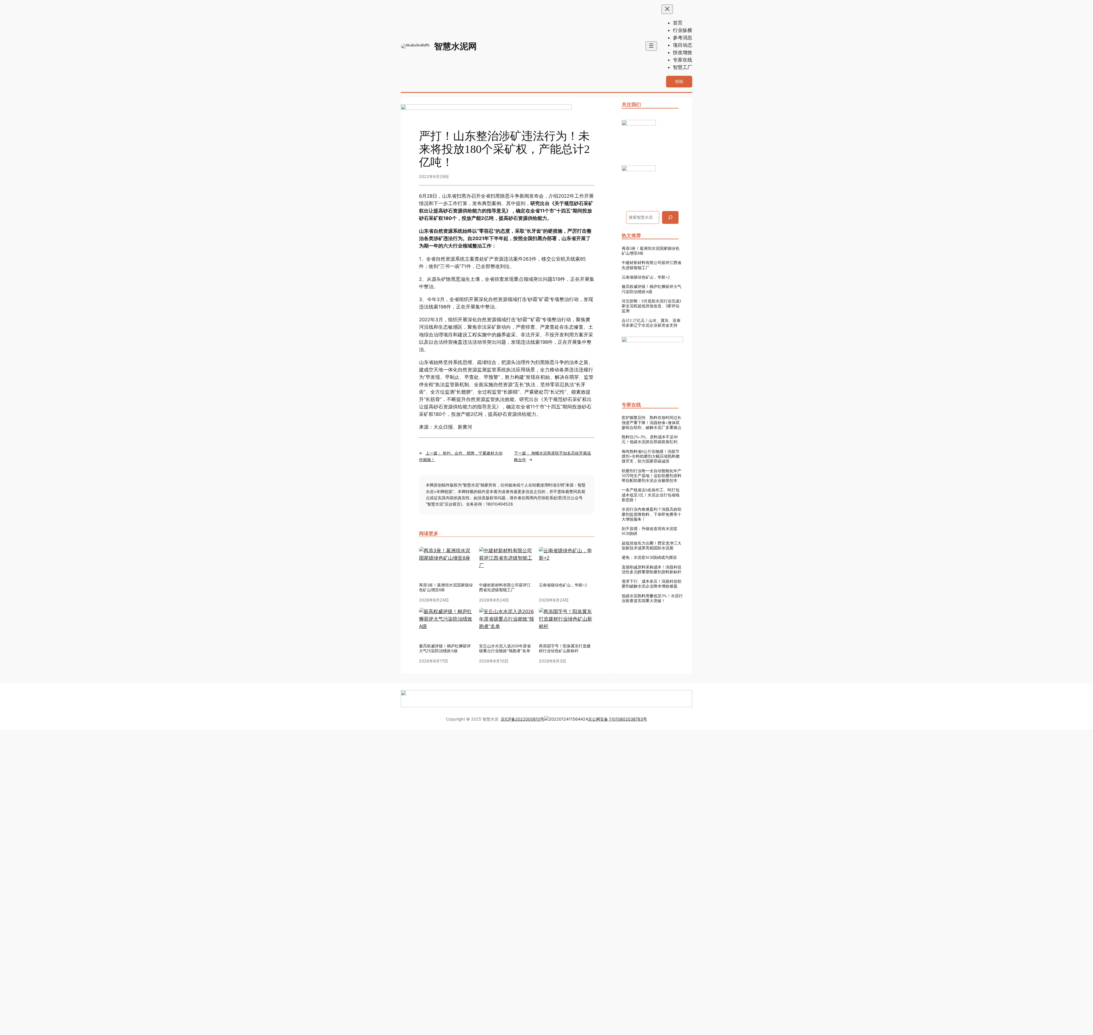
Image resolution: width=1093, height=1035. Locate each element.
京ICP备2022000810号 (522, 719)
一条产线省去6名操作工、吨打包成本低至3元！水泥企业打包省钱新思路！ (650, 495)
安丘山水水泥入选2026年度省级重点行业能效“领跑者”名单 (505, 648)
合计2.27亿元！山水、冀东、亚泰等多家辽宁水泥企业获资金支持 (651, 323)
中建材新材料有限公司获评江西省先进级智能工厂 (505, 587)
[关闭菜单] (667, 9)
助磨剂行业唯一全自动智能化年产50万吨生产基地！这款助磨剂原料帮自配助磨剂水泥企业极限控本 (651, 476)
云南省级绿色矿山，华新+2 (563, 585)
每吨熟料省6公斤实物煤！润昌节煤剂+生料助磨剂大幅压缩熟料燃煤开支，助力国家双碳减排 (651, 456)
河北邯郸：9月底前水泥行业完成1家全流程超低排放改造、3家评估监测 (651, 306)
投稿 (679, 81)
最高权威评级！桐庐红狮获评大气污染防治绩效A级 (651, 289)
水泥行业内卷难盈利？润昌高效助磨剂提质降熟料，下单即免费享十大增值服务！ (651, 514)
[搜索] (670, 217)
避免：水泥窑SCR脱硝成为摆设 (649, 557)
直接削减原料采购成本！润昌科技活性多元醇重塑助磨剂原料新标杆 (651, 569)
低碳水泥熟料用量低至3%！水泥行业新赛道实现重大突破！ (652, 598)
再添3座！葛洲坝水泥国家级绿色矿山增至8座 (446, 587)
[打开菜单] (651, 46)
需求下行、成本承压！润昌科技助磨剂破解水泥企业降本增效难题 (651, 583)
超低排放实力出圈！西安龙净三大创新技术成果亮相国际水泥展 (651, 545)
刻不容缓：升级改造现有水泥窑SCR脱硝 (649, 531)
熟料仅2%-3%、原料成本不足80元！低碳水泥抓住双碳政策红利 (650, 439)
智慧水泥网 (455, 46)
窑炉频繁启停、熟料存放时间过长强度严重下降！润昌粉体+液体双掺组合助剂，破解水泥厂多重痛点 (651, 422)
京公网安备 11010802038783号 (617, 719)
